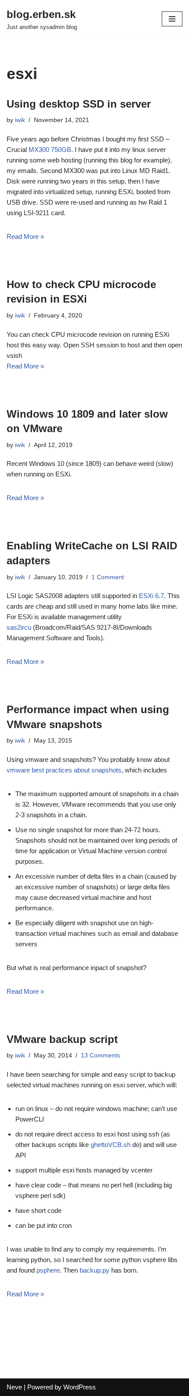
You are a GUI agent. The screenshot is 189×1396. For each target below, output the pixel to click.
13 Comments (100, 1055)
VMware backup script (62, 1039)
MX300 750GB (50, 149)
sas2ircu (19, 627)
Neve (14, 1387)
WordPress (79, 1387)
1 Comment (107, 577)
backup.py (94, 1270)
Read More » (25, 236)
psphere (48, 1270)
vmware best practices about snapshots (64, 770)
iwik (20, 120)
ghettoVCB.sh (111, 1144)
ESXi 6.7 (151, 595)
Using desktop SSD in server (79, 104)
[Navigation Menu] (172, 18)
